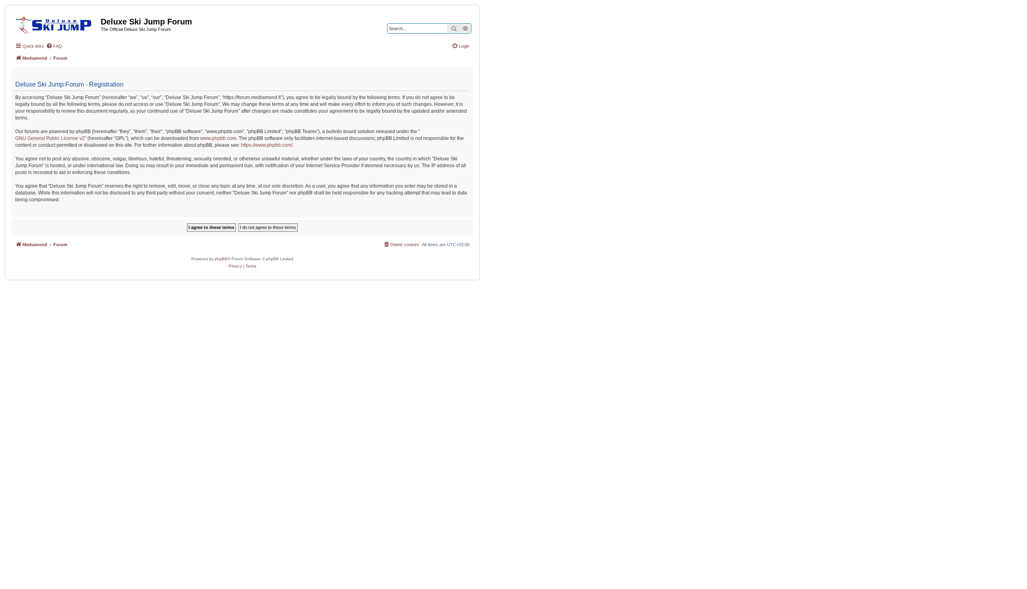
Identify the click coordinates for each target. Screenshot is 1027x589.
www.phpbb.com (218, 138)
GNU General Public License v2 (50, 138)
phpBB (221, 259)
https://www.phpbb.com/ (266, 145)
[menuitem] (54, 46)
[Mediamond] (56, 23)
